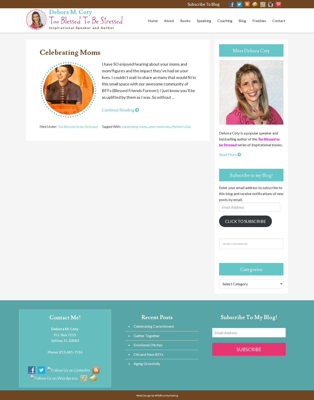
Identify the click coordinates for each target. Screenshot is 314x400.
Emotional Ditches (148, 345)
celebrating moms (134, 126)
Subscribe (249, 349)
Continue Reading (118, 109)
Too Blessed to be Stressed (78, 126)
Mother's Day (181, 126)
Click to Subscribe (245, 221)
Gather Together (147, 335)
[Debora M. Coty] (86, 19)
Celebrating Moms (70, 52)
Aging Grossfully (147, 363)
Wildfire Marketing (166, 395)
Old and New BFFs (148, 354)
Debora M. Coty (70, 12)
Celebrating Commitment (154, 326)
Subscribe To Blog (204, 4)
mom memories (159, 126)
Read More (228, 154)
